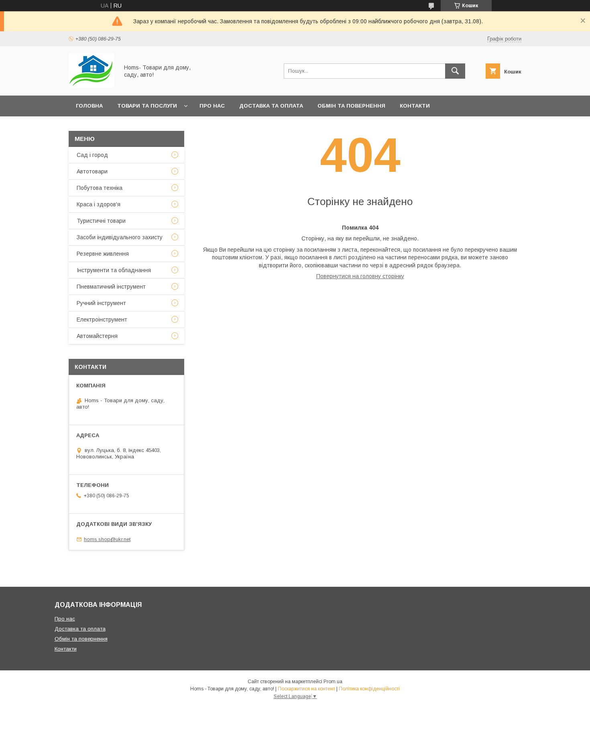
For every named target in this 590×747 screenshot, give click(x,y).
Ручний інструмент (101, 303)
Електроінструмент (102, 319)
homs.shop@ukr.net (107, 539)
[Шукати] (455, 71)
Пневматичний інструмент (111, 286)
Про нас (212, 106)
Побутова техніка (99, 188)
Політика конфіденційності (369, 689)
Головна (89, 106)
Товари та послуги (147, 106)
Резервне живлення (103, 253)
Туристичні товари (101, 221)
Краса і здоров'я (98, 204)
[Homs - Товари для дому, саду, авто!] (91, 85)
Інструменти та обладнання (114, 270)
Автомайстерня (97, 336)
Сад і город (92, 155)
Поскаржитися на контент (306, 689)
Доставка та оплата (271, 106)
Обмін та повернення (351, 106)
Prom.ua (332, 681)
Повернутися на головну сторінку (360, 276)
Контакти (415, 106)
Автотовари (92, 171)
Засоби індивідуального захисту (120, 237)
